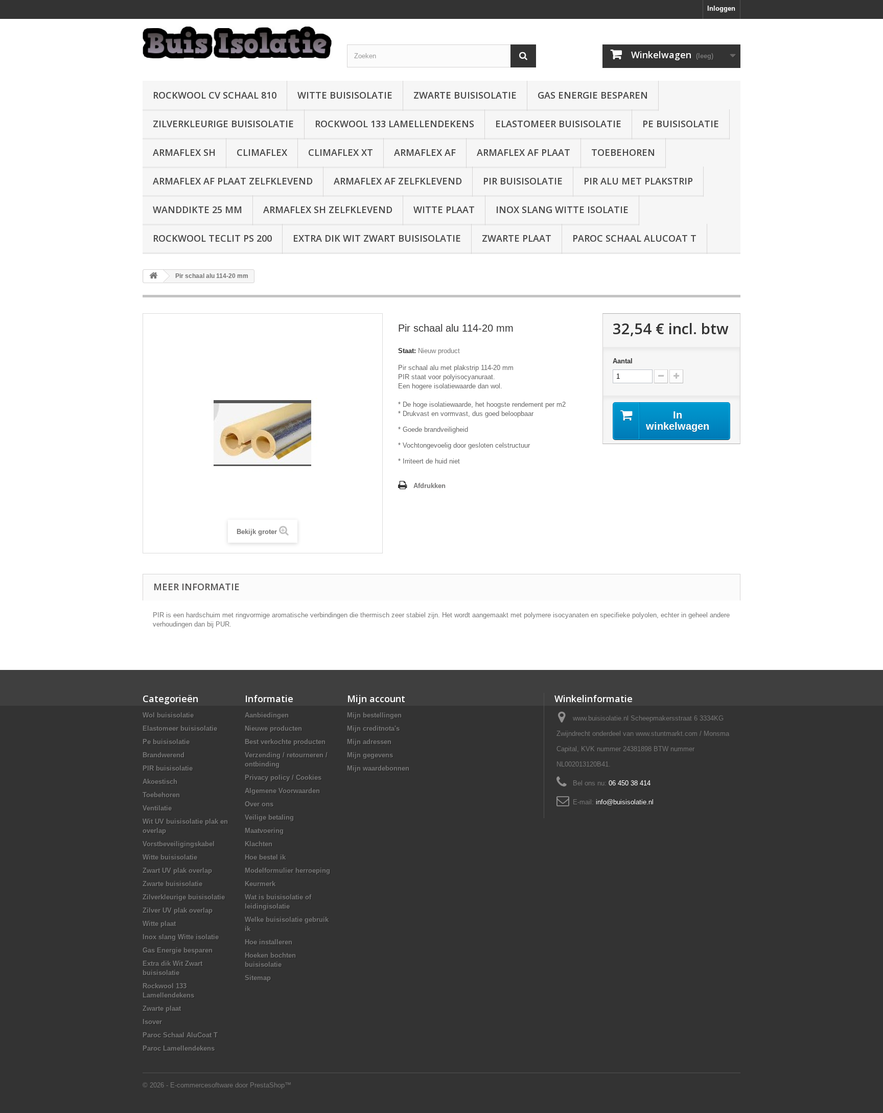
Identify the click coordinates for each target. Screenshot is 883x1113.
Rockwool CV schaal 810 (214, 95)
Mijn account (376, 698)
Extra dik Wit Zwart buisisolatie (377, 238)
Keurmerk (260, 884)
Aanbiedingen (267, 715)
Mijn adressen (369, 742)
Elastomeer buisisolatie (558, 124)
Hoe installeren (268, 942)
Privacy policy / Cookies (283, 777)
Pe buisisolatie (680, 124)
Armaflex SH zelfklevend (327, 209)
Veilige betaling (269, 817)
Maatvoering (264, 830)
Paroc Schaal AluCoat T (634, 238)
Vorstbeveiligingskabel (179, 844)
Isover (152, 1022)
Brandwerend (163, 755)
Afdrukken (429, 486)
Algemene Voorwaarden (282, 791)
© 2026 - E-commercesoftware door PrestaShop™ (217, 1085)
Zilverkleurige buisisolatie (223, 124)
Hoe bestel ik (265, 857)
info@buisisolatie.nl (625, 802)
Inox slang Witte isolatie (562, 209)
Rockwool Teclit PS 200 (212, 238)
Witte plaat (444, 209)
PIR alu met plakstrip (638, 181)
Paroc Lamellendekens (179, 1048)
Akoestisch (160, 781)
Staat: (407, 351)
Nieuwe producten (273, 728)
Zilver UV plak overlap (178, 910)
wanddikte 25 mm (197, 209)
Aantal (623, 361)
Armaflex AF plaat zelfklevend (233, 181)
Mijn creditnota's (373, 728)
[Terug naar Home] (153, 276)
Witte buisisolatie (344, 95)
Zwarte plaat (516, 238)
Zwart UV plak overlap (177, 870)
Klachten (258, 844)
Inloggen (721, 8)
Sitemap (258, 978)
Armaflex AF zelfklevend (398, 181)
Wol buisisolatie (168, 715)
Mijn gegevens (370, 755)
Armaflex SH (184, 152)
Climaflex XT (340, 152)
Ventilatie (157, 808)
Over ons (259, 804)
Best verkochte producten (285, 742)
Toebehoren (623, 152)
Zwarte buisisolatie (465, 95)
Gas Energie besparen (593, 95)
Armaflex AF (425, 152)
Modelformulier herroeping (287, 870)
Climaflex (262, 152)
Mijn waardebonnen (378, 768)
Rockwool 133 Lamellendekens (394, 124)
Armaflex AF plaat (523, 152)
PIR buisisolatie (523, 181)
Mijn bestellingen (374, 715)
